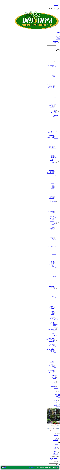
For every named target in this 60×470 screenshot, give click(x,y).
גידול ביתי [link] (56, 336)
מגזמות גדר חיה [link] (52, 213)
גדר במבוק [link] (52, 317)
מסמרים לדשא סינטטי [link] (51, 134)
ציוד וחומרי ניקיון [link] (53, 386)
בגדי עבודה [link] (54, 334)
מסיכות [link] (55, 376)
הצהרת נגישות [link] (56, 6)
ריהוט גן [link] (55, 288)
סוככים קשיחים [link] (52, 263)
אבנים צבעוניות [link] (52, 158)
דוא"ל (59, 46)
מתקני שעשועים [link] (55, 324)
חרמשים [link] (53, 212)
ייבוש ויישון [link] (54, 340)
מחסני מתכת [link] (52, 323)
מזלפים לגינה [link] (54, 239)
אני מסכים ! (58, 2)
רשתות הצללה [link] (52, 262)
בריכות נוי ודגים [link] (55, 111)
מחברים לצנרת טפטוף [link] (51, 86)
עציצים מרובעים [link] (51, 286)
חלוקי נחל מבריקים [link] (51, 156)
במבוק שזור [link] (52, 238)
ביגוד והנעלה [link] (56, 327)
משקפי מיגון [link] (54, 378)
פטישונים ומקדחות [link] (51, 209)
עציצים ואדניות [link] (52, 285)
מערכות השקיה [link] (53, 104)
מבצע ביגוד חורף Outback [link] (52, 329)
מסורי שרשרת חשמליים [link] (50, 173)
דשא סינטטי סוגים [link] (53, 131)
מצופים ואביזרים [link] (53, 112)
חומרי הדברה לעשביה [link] (51, 370)
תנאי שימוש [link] (56, 448)
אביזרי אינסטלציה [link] (53, 89)
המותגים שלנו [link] (56, 446)
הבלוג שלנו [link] (56, 4)
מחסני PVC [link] (52, 322)
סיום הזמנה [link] (58, 37)
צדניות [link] (53, 227)
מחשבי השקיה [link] (54, 66)
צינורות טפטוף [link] (52, 83)
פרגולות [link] (53, 265)
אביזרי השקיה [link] (58, 393)
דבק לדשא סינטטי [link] (51, 135)
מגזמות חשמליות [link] (51, 171)
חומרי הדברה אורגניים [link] (51, 368)
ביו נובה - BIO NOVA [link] (51, 365)
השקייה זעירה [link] (52, 85)
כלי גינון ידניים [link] (54, 175)
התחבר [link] (57, 438)
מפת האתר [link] (56, 447)
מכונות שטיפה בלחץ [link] (51, 211)
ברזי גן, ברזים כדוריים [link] (51, 64)
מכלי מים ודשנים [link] (53, 385)
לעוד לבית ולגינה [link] (53, 318)
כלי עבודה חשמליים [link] (53, 201)
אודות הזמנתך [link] (56, 451)
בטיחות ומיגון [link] (54, 374)
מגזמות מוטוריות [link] (51, 198)
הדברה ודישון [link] (58, 404)
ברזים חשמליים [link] (52, 106)
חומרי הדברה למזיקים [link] (51, 369)
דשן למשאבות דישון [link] (51, 361)
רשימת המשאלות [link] (55, 42)
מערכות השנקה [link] (52, 350)
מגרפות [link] (53, 185)
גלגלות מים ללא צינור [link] (51, 65)
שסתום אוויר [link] (52, 74)
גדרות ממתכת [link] (54, 380)
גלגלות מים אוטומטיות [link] (51, 61)
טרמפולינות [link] (54, 325)
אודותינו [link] (56, 444)
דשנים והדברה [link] (54, 353)
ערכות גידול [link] (54, 346)
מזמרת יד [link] (52, 186)
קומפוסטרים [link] (52, 313)
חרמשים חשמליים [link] (51, 169)
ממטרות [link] (55, 97)
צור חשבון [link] (56, 439)
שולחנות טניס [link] (54, 326)
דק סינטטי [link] (54, 116)
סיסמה (59, 47)
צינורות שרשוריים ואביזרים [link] (50, 339)
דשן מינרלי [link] (52, 364)
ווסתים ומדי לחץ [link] (51, 105)
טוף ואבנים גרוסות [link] (53, 157)
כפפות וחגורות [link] (54, 375)
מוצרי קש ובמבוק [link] (53, 230)
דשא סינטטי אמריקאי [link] (51, 132)
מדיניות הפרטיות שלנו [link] (32, 467)
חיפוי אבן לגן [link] (56, 138)
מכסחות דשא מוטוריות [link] (50, 199)
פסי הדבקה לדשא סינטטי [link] (50, 137)
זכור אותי (57, 50)
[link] (1, 1)
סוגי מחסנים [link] (56, 400)
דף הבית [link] (58, 389)
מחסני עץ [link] (52, 321)
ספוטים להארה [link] (52, 309)
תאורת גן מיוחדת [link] (51, 307)
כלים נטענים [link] (52, 216)
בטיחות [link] (53, 220)
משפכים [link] (53, 75)
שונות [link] (55, 110)
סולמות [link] (55, 267)
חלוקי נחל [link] (52, 155)
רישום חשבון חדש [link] (57, 48)
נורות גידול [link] (52, 351)
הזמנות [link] (57, 40)
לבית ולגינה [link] (56, 222)
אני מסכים (3, 467)
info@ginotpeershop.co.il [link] (53, 458)
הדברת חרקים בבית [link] (51, 372)
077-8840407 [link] (56, 388)
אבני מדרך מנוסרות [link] (51, 146)
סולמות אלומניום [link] (51, 275)
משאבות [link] (53, 109)
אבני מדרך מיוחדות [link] (51, 147)
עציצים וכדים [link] (54, 276)
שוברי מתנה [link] (56, 5)
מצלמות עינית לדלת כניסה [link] (52, 246)
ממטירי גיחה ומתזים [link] (51, 87)
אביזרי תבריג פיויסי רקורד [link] (50, 84)
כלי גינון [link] (57, 161)
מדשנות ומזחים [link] (52, 107)
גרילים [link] (55, 223)
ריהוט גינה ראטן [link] (51, 295)
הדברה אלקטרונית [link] (51, 363)
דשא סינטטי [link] (56, 115)
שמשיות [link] (53, 296)
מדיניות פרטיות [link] (55, 454)
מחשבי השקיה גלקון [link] (51, 73)
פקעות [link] (53, 312)
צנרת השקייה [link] (54, 76)
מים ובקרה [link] (54, 342)
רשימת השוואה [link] (55, 41)
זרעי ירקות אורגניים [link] (51, 310)
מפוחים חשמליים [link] (51, 170)
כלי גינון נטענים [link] (54, 215)
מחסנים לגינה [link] (56, 319)
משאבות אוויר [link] (52, 344)
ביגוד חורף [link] (54, 328)
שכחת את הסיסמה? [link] (55, 47)
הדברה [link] (55, 367)
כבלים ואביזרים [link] (52, 308)
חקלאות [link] (56, 379)
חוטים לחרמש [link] (52, 221)
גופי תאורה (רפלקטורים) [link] (50, 349)
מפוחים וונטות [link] (52, 337)
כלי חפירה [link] (52, 183)
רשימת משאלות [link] (55, 452)
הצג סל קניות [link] (58, 36)
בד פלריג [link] (53, 136)
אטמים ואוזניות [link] (54, 377)
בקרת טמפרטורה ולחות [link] (50, 343)
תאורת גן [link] (54, 297)
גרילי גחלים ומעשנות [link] (51, 225)
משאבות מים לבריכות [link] (53, 113)
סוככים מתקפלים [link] (51, 264)
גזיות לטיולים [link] (52, 228)
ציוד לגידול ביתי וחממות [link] (52, 382)
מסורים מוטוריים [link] (51, 200)
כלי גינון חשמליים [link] (53, 162)
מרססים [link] (53, 371)
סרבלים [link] (55, 335)
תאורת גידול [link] (54, 348)
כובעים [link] (53, 333)
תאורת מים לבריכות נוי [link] (52, 114)
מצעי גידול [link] (52, 314)
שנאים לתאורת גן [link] (51, 306)
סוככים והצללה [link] (54, 254)
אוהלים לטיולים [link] (52, 229)
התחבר (58, 49)
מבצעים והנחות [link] (57, 406)
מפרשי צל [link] (52, 261)
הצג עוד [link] (52, 174)
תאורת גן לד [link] (52, 305)
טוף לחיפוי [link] (52, 159)
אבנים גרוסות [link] (52, 160)
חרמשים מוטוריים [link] (51, 197)
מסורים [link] (53, 210)
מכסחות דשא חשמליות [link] (50, 172)
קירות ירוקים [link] (52, 287)
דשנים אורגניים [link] (52, 362)
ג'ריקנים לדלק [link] (52, 196)
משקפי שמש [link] (52, 332)
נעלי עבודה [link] (54, 330)
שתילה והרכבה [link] (54, 383)
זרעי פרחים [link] (52, 311)
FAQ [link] (57, 9)
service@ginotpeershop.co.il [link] (53, 459)
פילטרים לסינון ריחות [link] (51, 338)
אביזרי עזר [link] (54, 217)
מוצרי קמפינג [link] (54, 226)
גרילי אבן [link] (52, 224)
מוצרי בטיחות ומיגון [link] (57, 405)
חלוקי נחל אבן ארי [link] (53, 148)
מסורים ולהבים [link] (52, 218)
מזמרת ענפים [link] (52, 187)
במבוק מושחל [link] (52, 237)
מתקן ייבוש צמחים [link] (51, 341)
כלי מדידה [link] (52, 184)
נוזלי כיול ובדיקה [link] (51, 345)
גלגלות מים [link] (52, 62)
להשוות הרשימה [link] (55, 453)
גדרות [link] (55, 316)
